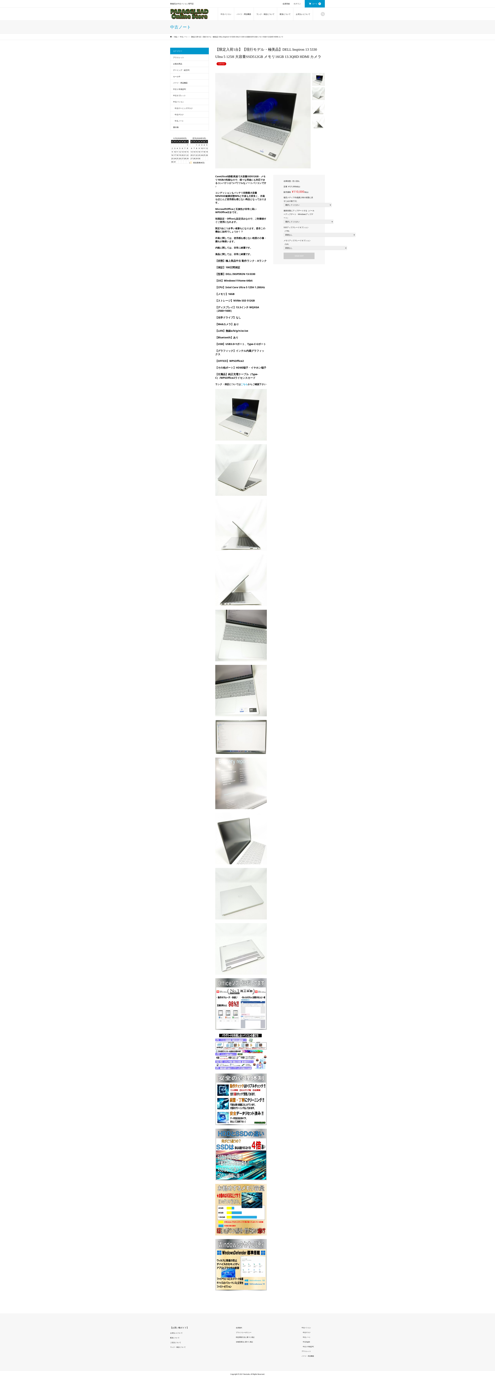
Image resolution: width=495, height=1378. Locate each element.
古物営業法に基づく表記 (244, 1342)
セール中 (176, 76)
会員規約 (239, 1328)
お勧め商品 (177, 64)
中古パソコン (226, 14)
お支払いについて (303, 14)
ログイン (297, 3)
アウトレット (178, 57)
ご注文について (175, 1342)
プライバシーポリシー (243, 1332)
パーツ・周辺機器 (244, 14)
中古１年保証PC (179, 89)
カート (316, 3)
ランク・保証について (265, 14)
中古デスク (179, 114)
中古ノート (179, 121)
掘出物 (176, 127)
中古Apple (306, 1342)
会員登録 (286, 3)
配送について (285, 14)
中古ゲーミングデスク (184, 108)
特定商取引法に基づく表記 (245, 1337)
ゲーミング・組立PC (181, 70)
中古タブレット (179, 95)
